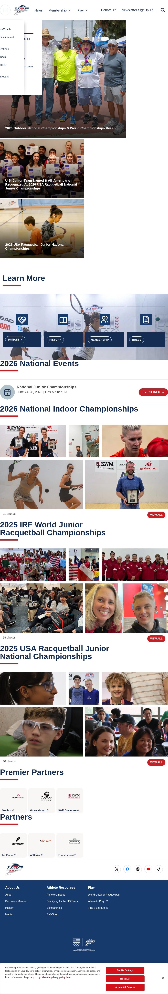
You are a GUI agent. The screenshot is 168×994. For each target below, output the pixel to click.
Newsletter (138, 10)
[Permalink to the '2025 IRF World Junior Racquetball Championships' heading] (108, 532)
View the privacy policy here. (56, 977)
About (8, 894)
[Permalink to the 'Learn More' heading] (47, 278)
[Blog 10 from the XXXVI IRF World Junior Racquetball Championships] (33, 564)
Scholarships (54, 907)
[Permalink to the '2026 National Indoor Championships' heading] (141, 408)
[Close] (162, 978)
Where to (98, 901)
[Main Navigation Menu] (5, 10)
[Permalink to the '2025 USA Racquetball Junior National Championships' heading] (94, 656)
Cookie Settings (125, 970)
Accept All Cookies (125, 987)
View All (156, 514)
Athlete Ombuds (56, 894)
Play (80, 10)
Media (8, 914)
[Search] (163, 10)
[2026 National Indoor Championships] (33, 441)
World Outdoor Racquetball (104, 894)
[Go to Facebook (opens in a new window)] (127, 869)
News (38, 10)
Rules (136, 339)
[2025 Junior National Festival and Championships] (33, 688)
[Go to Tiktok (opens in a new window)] (159, 869)
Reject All (125, 979)
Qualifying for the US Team (62, 901)
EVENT (155, 392)
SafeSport (52, 914)
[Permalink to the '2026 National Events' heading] (81, 363)
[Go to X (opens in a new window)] (117, 869)
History (55, 339)
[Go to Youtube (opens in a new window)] (148, 869)
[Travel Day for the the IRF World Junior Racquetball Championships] (126, 608)
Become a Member (16, 901)
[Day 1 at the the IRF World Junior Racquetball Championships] (41, 608)
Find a (98, 907)
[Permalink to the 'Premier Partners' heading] (66, 772)
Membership (58, 10)
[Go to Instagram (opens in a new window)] (138, 869)
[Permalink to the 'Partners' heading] (34, 817)
